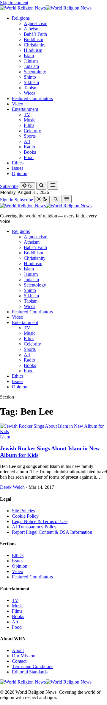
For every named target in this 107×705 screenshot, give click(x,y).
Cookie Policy (25, 516)
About (18, 650)
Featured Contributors (32, 98)
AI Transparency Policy (34, 526)
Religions (21, 18)
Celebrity (32, 130)
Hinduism (33, 50)
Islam (29, 55)
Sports (30, 135)
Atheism (32, 28)
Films (29, 125)
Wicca (29, 93)
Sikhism (31, 82)
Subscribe (9, 186)
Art (27, 141)
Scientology (35, 71)
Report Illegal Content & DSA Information (52, 532)
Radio (29, 146)
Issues (17, 168)
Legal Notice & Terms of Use (39, 521)
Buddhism (33, 39)
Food (29, 157)
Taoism (30, 87)
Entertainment (25, 109)
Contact (19, 661)
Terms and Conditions (32, 666)
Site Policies (23, 510)
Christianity (34, 44)
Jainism (31, 60)
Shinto (30, 77)
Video (17, 103)
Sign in (6, 199)
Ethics (17, 162)
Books (30, 152)
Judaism (31, 66)
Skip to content (14, 2)
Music (29, 119)
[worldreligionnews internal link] (46, 7)
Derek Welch (12, 487)
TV (27, 114)
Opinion (19, 173)
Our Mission (23, 655)
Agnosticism (35, 23)
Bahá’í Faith (35, 34)
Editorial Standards (30, 671)
